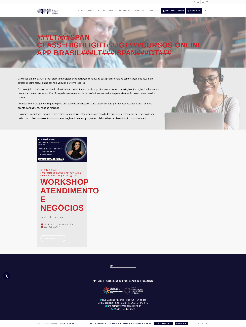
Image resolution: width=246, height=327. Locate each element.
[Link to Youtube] (198, 2)
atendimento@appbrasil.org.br (124, 305)
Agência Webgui (68, 323)
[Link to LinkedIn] (203, 2)
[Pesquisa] (206, 10)
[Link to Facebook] (194, 2)
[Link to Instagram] (207, 2)
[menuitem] (79, 10)
